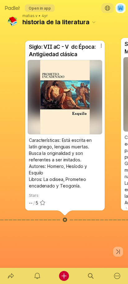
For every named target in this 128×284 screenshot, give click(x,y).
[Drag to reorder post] (65, 219)
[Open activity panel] (37, 276)
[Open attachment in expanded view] (65, 97)
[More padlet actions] (117, 276)
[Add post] (64, 276)
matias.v (30, 16)
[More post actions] (97, 48)
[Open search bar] (90, 276)
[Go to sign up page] (121, 8)
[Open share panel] (11, 276)
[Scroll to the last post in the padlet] (118, 252)
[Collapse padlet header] (94, 22)
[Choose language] (107, 8)
